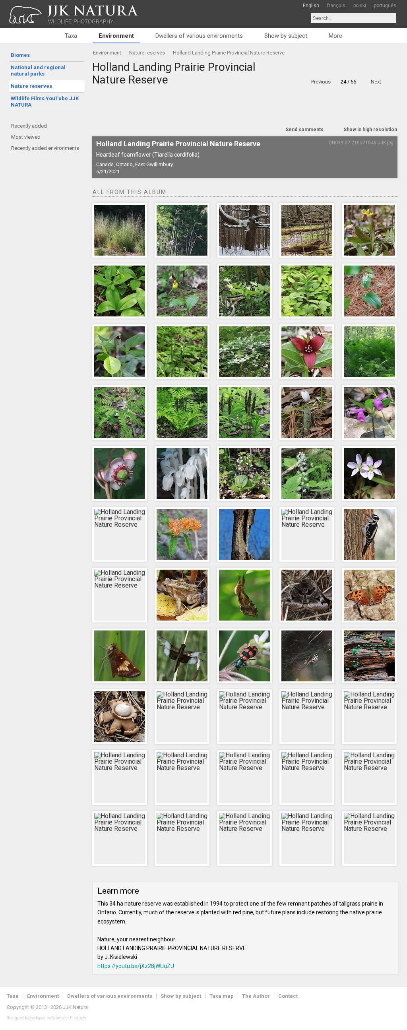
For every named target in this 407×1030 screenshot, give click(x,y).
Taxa (71, 35)
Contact (288, 996)
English (311, 5)
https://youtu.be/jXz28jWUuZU (135, 966)
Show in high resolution (370, 129)
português (385, 5)
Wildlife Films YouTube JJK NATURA (45, 101)
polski (359, 5)
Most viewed (26, 137)
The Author (256, 996)
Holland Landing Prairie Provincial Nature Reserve (229, 53)
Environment (116, 35)
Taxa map (221, 996)
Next (376, 82)
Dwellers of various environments (199, 35)
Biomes (20, 55)
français (336, 5)
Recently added (29, 126)
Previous (321, 82)
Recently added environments (45, 148)
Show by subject (285, 35)
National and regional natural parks (38, 70)
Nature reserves (31, 86)
